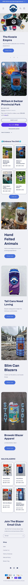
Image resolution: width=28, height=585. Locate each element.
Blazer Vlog (6, 561)
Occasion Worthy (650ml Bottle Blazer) (20, 504)
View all (14, 196)
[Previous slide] (10, 57)
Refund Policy (7, 557)
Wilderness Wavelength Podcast (6, 162)
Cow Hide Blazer (18, 187)
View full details (5, 132)
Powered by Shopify (20, 580)
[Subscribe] (23, 536)
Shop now (8, 50)
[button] (3, 8)
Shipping (3, 110)
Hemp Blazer (6, 478)
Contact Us (6, 550)
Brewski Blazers (11, 580)
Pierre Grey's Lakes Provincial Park (7, 187)
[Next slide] (17, 57)
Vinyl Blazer (19, 478)
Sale (4, 546)
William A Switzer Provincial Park (20, 162)
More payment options (14, 128)
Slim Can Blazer (7, 503)
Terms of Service (7, 553)
